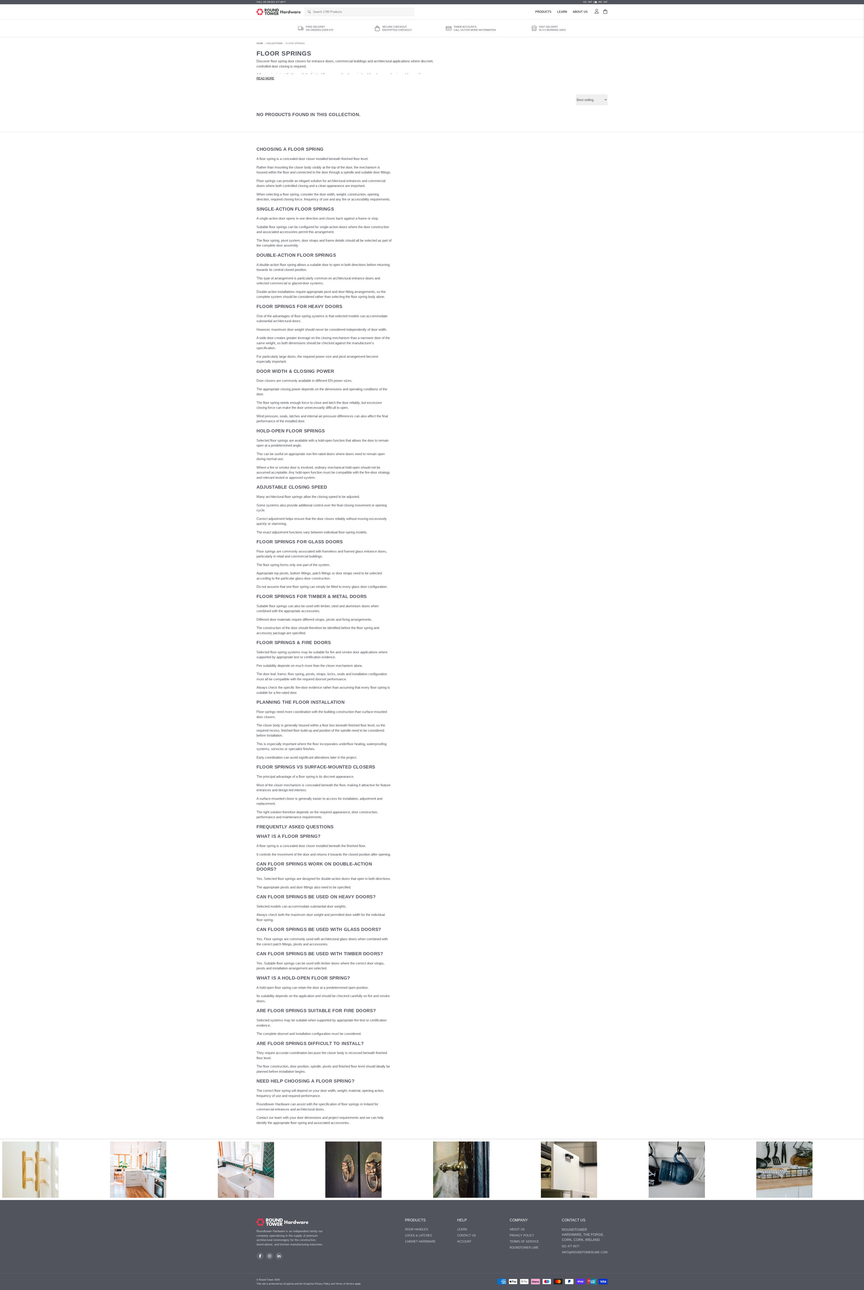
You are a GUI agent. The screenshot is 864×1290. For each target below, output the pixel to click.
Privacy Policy (522, 1235)
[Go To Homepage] (282, 1222)
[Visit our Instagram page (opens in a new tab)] (269, 1256)
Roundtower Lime (524, 1247)
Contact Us (466, 1235)
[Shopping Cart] (605, 12)
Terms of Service (524, 1241)
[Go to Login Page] (596, 12)
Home (259, 43)
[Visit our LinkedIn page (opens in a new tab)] (279, 1256)
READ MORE (265, 78)
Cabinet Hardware (420, 1241)
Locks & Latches (418, 1235)
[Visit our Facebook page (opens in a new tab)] (260, 1256)
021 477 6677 (570, 1246)
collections (274, 43)
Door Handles (416, 1229)
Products (543, 11)
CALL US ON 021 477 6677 (271, 2)
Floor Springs (295, 43)
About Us (580, 11)
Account (464, 1241)
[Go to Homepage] (278, 12)
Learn (562, 11)
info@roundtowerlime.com (585, 1252)
